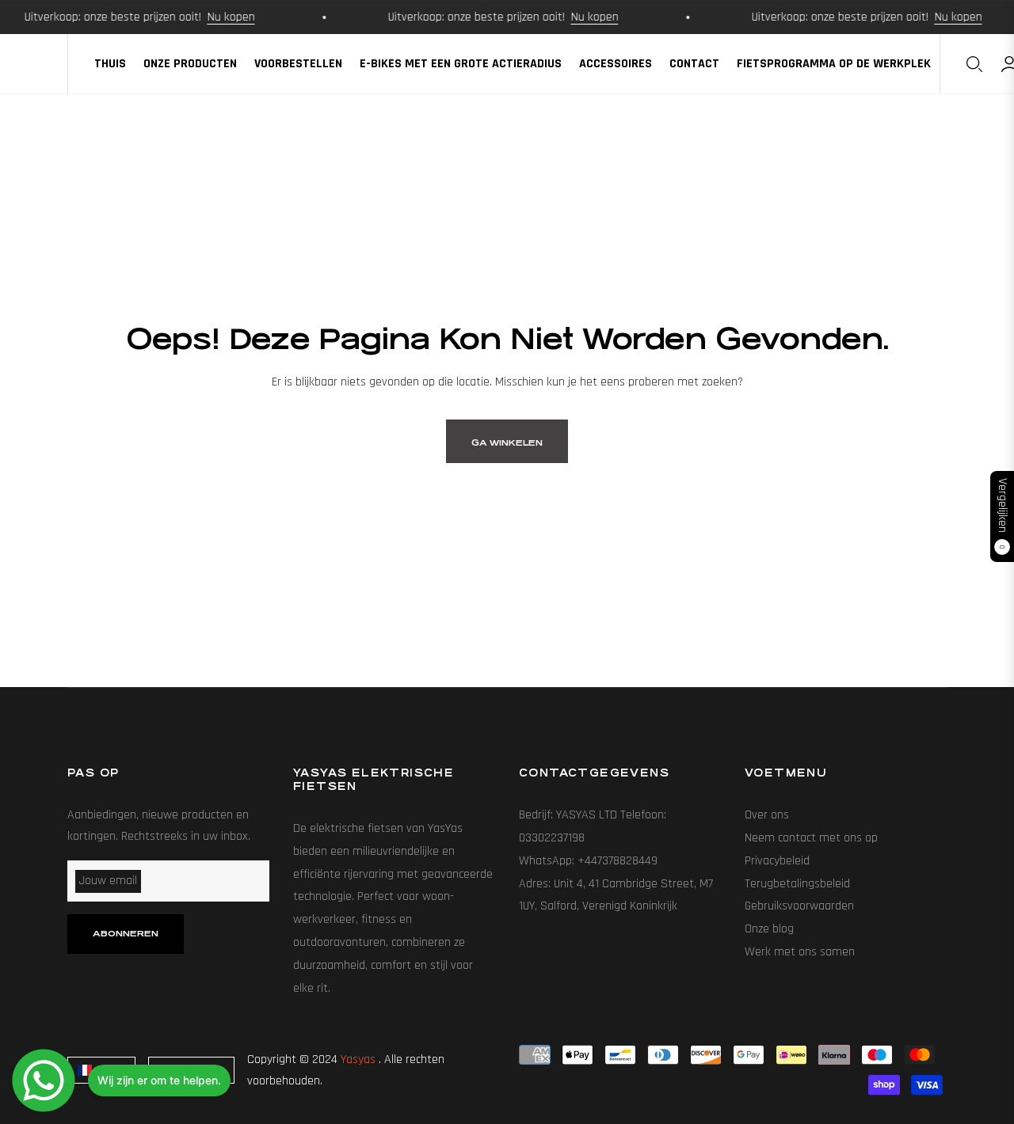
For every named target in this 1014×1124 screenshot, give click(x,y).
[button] (974, 64)
